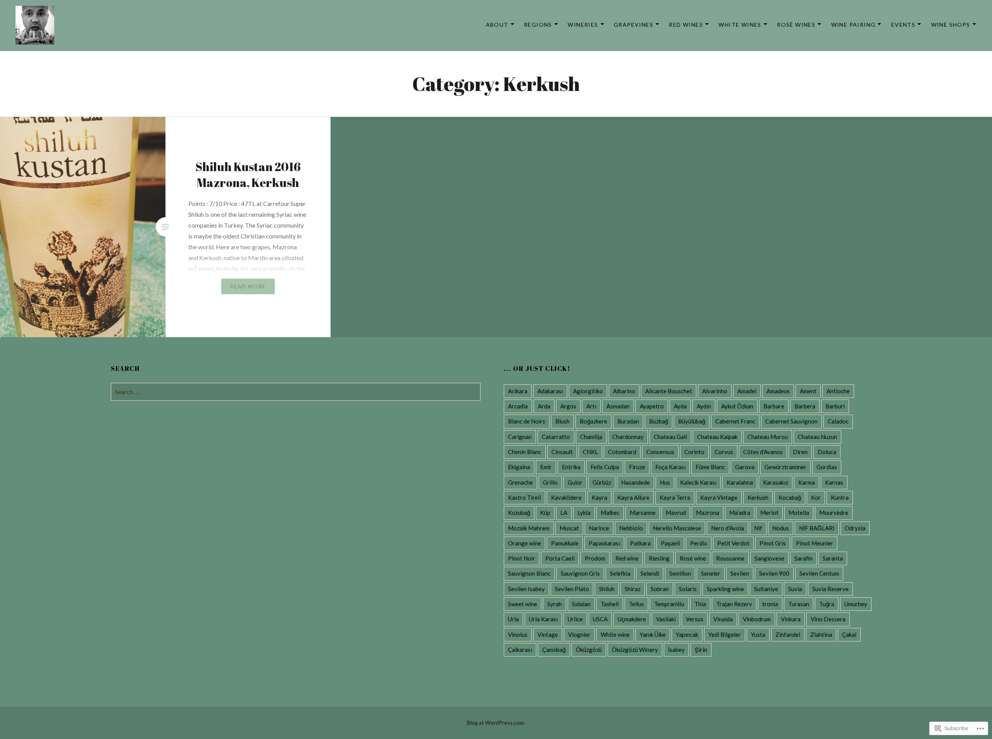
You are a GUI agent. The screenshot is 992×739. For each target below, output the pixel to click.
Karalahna (740, 482)
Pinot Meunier (814, 543)
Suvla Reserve (830, 588)
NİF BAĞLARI (817, 528)
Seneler (710, 573)
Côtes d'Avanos (763, 451)
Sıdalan (581, 603)
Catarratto (556, 436)
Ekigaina (519, 466)
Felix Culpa (605, 466)
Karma (806, 482)
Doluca (827, 451)
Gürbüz (601, 482)
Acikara (517, 391)
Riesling (659, 558)
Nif (758, 528)
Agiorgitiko (588, 391)
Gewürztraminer (785, 466)
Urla (513, 619)
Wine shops (950, 24)
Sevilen (739, 573)
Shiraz (633, 588)
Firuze (637, 466)
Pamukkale (565, 543)
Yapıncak (687, 634)
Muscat (569, 528)
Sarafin (803, 558)
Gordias (826, 466)
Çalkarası (520, 649)
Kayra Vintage (718, 497)
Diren (800, 451)
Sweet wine (522, 603)
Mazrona (707, 512)
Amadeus (778, 391)
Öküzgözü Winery (635, 649)
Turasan (798, 603)
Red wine (627, 558)
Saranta (833, 558)
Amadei (746, 391)
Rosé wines (796, 24)
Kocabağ (789, 497)
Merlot (769, 512)
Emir (546, 466)
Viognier (579, 634)
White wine (615, 634)
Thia (700, 603)
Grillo (550, 482)
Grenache (520, 482)
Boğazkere (593, 421)
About (497, 24)
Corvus (724, 451)
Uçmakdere (632, 619)
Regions (538, 24)
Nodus (780, 528)
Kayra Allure (633, 497)
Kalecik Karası (698, 482)
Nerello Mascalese (677, 528)
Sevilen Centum (819, 573)
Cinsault (562, 451)
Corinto (694, 451)
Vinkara (791, 619)
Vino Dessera (828, 619)
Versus (694, 619)
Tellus (636, 603)
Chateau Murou (767, 436)
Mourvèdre (833, 512)
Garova (744, 466)
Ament (808, 391)
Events (903, 24)
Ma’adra (739, 512)
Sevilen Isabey (526, 588)
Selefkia (620, 573)
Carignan (520, 436)
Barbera (804, 406)
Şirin (701, 649)
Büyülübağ (691, 421)
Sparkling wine (725, 588)
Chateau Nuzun (817, 436)
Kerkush (757, 497)
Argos (568, 406)
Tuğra (826, 603)
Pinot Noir (521, 558)
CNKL (590, 451)
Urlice (575, 619)
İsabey (676, 649)
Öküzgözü (589, 649)
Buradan (628, 421)
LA (563, 512)
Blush (562, 421)
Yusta (758, 634)
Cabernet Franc (735, 421)
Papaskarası (604, 543)
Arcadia (518, 406)
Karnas (834, 482)
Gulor (575, 482)
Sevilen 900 (774, 573)
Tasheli (610, 603)
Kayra (599, 497)
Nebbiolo (631, 528)
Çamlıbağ (554, 649)
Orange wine (524, 543)
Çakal (849, 634)
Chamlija (591, 436)
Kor (816, 497)
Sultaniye (766, 588)
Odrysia (855, 528)
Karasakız (775, 482)
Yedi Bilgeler (724, 634)
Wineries (583, 24)
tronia (770, 603)
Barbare (773, 406)
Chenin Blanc (524, 451)
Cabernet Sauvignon (791, 421)
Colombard (622, 451)
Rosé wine (693, 558)
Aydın (704, 406)
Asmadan (618, 406)
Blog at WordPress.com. (496, 722)
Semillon (680, 573)
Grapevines (633, 24)
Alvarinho (714, 391)
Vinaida (723, 619)
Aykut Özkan (737, 406)
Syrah (554, 603)
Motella (799, 512)
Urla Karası (543, 619)
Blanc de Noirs (526, 421)
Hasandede (635, 482)
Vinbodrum (757, 619)
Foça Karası (670, 466)
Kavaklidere (566, 497)
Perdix (698, 543)
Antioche (838, 391)
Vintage (547, 634)
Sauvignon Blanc (529, 573)
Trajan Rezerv (734, 603)
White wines (739, 24)
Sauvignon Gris (580, 573)
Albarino (624, 391)
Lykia (584, 512)
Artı (591, 406)
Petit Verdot (733, 543)
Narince (599, 528)
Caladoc (838, 421)
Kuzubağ (519, 512)
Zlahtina (821, 634)
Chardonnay (628, 436)
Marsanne (643, 512)
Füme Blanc (710, 466)
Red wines (686, 24)
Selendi (650, 573)
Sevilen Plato (572, 588)
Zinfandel (787, 634)
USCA (600, 619)
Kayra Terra (675, 497)
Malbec (610, 512)
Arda (544, 406)
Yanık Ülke (653, 634)
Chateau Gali (670, 436)
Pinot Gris (773, 543)
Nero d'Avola (727, 528)
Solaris (688, 588)
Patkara (640, 543)
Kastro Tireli (524, 497)
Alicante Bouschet (668, 391)
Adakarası (550, 391)
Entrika (571, 466)
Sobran (660, 588)
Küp (545, 512)
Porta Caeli (560, 558)
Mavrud (676, 512)
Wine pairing (853, 24)
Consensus (660, 451)
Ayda (680, 406)
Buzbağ (658, 421)
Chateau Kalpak (717, 436)
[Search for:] (295, 391)
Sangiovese (769, 558)
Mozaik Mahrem (528, 528)
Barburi (835, 406)
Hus (665, 482)
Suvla (795, 588)
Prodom (595, 558)
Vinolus (517, 634)
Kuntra (840, 497)
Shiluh (607, 588)
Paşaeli (670, 543)
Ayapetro (652, 406)
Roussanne (730, 558)
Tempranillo (669, 603)
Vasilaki (666, 619)
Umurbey (855, 603)
